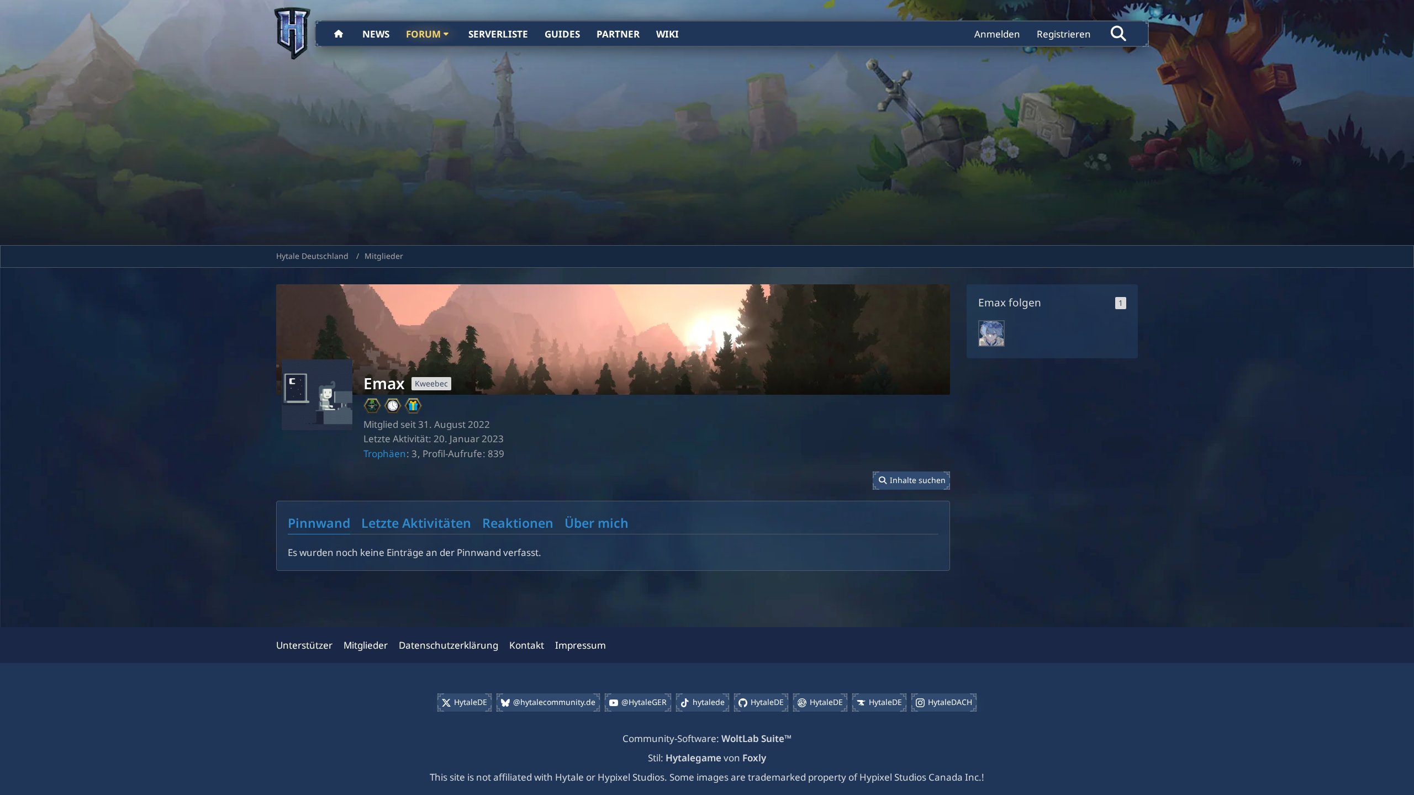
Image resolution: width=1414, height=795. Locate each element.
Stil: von (707, 757)
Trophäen (384, 453)
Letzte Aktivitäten (416, 523)
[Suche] (1118, 34)
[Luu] (991, 333)
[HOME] (340, 34)
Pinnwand (319, 523)
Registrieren (1064, 34)
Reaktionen (517, 523)
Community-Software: (707, 738)
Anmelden (997, 34)
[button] (912, 480)
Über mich (596, 523)
